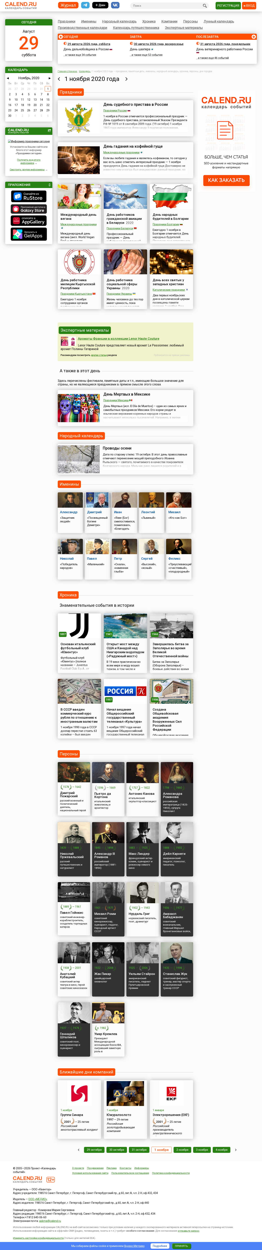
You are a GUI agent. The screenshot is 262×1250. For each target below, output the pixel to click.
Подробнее (160, 1246)
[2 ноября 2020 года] (126, 78)
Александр (68, 512)
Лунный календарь (219, 21)
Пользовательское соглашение (130, 1173)
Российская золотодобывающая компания (120, 1127)
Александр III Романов (104, 855)
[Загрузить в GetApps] (28, 234)
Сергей (146, 558)
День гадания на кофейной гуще (133, 146)
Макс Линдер (139, 854)
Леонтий (148, 512)
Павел (92, 558)
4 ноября (221, 1149)
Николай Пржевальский (72, 855)
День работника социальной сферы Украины (122, 284)
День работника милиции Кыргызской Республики (78, 284)
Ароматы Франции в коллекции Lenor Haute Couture (118, 338)
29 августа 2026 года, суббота (89, 44)
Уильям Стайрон (142, 974)
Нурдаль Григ (139, 914)
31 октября (139, 1149)
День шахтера (140, 49)
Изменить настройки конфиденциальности (38, 1238)
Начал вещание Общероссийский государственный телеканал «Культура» (124, 715)
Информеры (141, 1168)
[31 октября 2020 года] (59, 78)
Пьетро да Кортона (102, 795)
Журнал (68, 5)
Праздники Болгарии (166, 224)
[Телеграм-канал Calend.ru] (85, 5)
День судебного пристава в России (135, 104)
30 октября (116, 1149)
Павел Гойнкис (71, 912)
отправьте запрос (188, 1230)
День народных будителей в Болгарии (171, 217)
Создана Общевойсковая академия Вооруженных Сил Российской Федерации (167, 719)
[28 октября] (78, 1150)
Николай (67, 558)
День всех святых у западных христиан (168, 282)
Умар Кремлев (105, 1034)
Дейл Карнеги (174, 854)
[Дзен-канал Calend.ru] (100, 5)
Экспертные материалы (184, 28)
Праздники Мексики (116, 400)
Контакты (125, 1168)
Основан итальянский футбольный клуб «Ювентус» (78, 648)
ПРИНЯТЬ (181, 1246)
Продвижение (95, 1168)
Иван (118, 512)
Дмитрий (94, 512)
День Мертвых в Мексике (126, 394)
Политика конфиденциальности (171, 1173)
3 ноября (202, 1149)
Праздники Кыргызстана (76, 293)
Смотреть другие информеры (27, 169)
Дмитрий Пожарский (69, 794)
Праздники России (115, 110)
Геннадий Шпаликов (68, 1035)
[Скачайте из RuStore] (28, 197)
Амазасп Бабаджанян (173, 915)
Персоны (190, 21)
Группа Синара (72, 1115)
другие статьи (99, 355)
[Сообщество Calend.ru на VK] (115, 5)
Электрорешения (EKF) (171, 1115)
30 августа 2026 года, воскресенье (159, 44)
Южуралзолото (119, 1115)
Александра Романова (172, 795)
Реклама (112, 1168)
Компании (169, 21)
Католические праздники (169, 289)
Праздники (66, 21)
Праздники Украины (119, 293)
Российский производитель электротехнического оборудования (167, 1131)
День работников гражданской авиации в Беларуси (124, 219)
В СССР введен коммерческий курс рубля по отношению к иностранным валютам (79, 715)
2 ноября (182, 1149)
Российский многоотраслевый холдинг (79, 1127)
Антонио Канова (141, 794)
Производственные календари (82, 28)
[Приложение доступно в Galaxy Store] (28, 209)
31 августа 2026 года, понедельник (225, 44)
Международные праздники (121, 152)
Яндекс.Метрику (134, 1246)
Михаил (174, 512)
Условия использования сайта (90, 1173)
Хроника (149, 21)
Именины (88, 21)
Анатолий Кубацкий (68, 975)
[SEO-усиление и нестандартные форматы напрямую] (226, 191)
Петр (118, 558)
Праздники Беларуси (120, 228)
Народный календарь (119, 21)
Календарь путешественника (136, 28)
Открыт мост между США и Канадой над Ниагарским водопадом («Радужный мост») (125, 650)
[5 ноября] (235, 1150)
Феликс (174, 558)
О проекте (78, 1168)
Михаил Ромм (105, 914)
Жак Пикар (102, 974)
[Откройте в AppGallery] (28, 221)
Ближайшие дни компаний (86, 1072)
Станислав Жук (175, 974)
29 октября (94, 1149)
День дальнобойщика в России (86, 49)
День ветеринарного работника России (224, 49)
